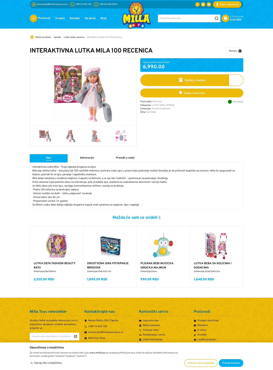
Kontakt (75, 18)
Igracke (57, 37)
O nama (60, 18)
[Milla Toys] (136, 15)
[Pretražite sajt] (216, 18)
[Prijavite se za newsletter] (75, 336)
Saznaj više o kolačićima (47, 363)
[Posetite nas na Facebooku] (197, 4)
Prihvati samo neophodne (201, 363)
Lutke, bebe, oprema (74, 37)
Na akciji (90, 18)
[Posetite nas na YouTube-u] (209, 4)
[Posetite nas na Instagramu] (203, 4)
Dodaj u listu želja (194, 93)
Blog (103, 18)
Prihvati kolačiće (231, 363)
